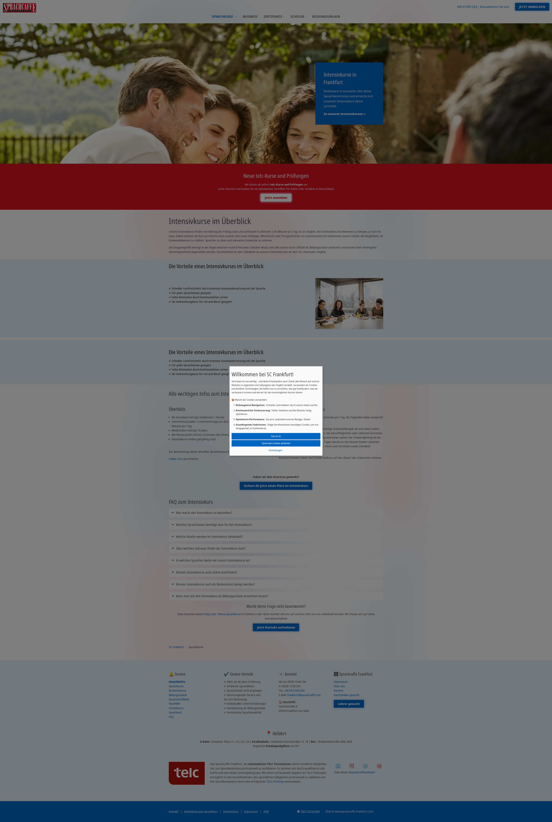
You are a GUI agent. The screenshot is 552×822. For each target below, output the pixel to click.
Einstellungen (275, 450)
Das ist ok (276, 436)
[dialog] (276, 411)
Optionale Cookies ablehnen (276, 443)
